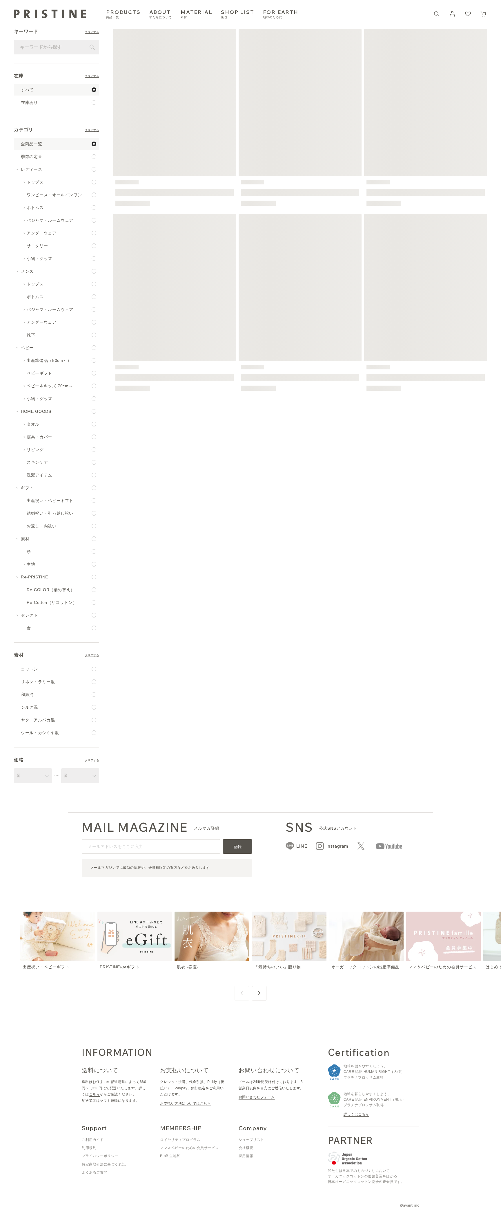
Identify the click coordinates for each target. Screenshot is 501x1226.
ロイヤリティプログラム (180, 1140)
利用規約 (89, 1148)
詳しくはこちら (356, 1114)
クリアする (92, 32)
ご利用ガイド (93, 1140)
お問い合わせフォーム (257, 1097)
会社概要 (246, 1148)
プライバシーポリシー (100, 1156)
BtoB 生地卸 (170, 1156)
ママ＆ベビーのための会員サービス (189, 1148)
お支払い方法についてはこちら (185, 1104)
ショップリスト (251, 1140)
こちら (94, 1094)
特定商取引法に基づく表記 (104, 1164)
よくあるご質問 (94, 1172)
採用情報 (246, 1156)
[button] (483, 13)
